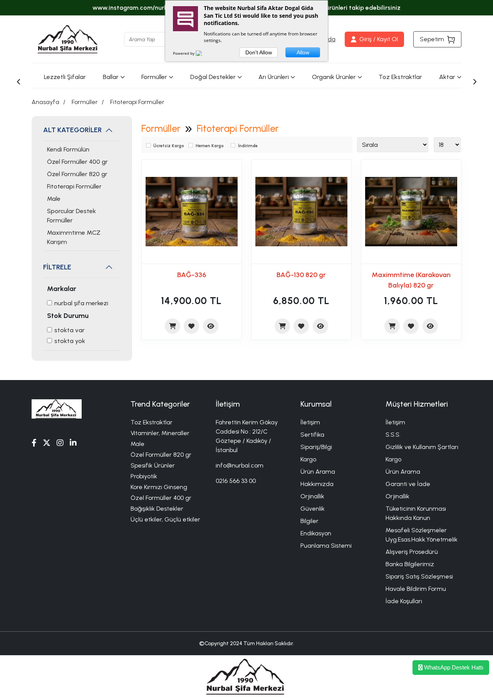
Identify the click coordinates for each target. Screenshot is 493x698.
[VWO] (203, 53)
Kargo (308, 459)
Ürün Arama (317, 471)
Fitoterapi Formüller (137, 102)
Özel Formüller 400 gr (77, 161)
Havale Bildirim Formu (416, 588)
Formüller (154, 77)
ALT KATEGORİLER (72, 130)
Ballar (111, 77)
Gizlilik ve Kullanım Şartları (422, 447)
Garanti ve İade (408, 484)
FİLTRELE (57, 267)
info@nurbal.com (239, 465)
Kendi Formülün (68, 149)
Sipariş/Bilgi (316, 447)
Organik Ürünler (334, 77)
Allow (303, 52)
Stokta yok (69, 341)
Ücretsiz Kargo (168, 145)
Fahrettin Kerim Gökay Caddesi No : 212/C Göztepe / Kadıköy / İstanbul (247, 436)
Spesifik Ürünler (153, 465)
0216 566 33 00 (236, 480)
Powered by (184, 53)
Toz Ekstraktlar (400, 77)
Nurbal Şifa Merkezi (81, 303)
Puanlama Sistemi (326, 545)
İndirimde (248, 145)
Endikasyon (315, 533)
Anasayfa (45, 102)
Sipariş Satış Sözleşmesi (419, 576)
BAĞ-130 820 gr (301, 275)
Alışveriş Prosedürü (412, 551)
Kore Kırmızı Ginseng (159, 487)
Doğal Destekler (213, 77)
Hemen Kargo (210, 145)
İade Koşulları (404, 601)
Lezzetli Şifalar (65, 77)
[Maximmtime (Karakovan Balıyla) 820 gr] (411, 212)
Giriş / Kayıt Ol (378, 39)
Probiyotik (144, 476)
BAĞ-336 (191, 275)
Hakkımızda (317, 484)
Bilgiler (309, 521)
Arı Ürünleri (273, 77)
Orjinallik (312, 496)
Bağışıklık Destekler (157, 508)
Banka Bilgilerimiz (410, 564)
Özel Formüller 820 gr (77, 174)
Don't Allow (258, 52)
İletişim (310, 422)
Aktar (447, 77)
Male (53, 198)
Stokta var (69, 330)
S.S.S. (393, 434)
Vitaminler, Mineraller (160, 433)
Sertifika (312, 434)
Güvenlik (312, 508)
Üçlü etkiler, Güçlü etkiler (165, 519)
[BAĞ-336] (191, 212)
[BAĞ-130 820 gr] (301, 212)
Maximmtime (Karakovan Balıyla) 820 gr (411, 280)
